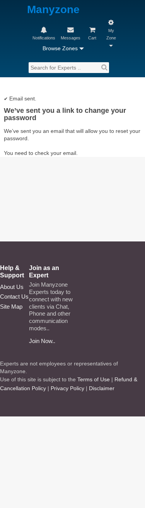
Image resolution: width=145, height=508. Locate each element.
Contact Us (14, 296)
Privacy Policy (67, 388)
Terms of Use (93, 379)
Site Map (11, 306)
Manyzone (53, 10)
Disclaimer (101, 388)
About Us (12, 287)
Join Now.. (42, 341)
